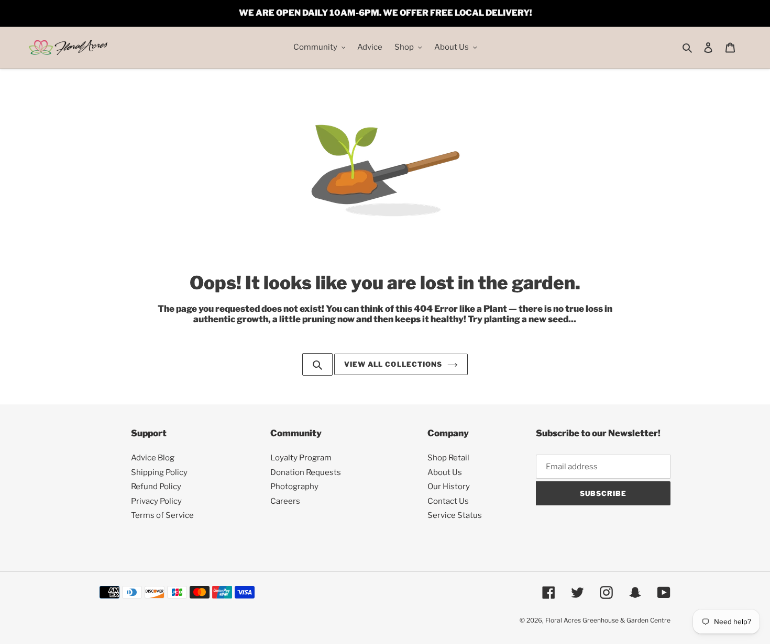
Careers (285, 501)
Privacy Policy (156, 501)
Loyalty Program (301, 457)
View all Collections (393, 364)
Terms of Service (162, 515)
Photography (294, 486)
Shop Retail (448, 457)
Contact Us (448, 501)
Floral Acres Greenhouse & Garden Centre (607, 620)
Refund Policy (156, 486)
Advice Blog (152, 457)
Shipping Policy (159, 472)
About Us (444, 472)
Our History (448, 486)
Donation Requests (305, 472)
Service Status (454, 515)
